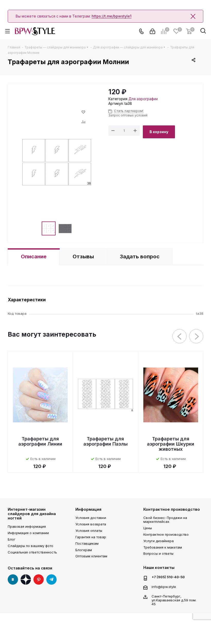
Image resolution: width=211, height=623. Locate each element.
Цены (147, 528)
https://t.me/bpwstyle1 (111, 16)
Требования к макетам (162, 547)
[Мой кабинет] (152, 31)
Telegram (51, 579)
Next (196, 336)
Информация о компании (28, 533)
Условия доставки (90, 518)
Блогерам (83, 550)
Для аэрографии (143, 99)
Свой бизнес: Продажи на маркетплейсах (165, 520)
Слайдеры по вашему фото (30, 546)
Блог (11, 539)
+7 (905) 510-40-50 (168, 577)
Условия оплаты (88, 530)
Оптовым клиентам (91, 556)
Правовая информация (27, 526)
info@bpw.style (164, 587)
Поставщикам (87, 543)
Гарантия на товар (90, 537)
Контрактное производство (171, 509)
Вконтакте (13, 579)
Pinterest (38, 579)
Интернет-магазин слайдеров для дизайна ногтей (32, 514)
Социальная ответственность (32, 552)
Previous (180, 336)
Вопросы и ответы (158, 553)
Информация (88, 509)
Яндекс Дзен (26, 579)
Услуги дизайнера (158, 541)
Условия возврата (90, 524)
